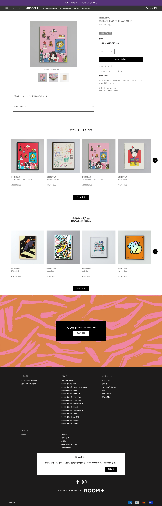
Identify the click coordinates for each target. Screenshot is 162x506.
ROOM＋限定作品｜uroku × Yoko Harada (74, 387)
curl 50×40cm (122, 271)
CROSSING (15, 271)
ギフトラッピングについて (109, 387)
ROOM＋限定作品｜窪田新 (69, 423)
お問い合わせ (65, 438)
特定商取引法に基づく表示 (69, 444)
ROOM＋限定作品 (65, 8)
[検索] (147, 8)
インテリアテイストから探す (30, 380)
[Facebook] (105, 66)
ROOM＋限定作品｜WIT (68, 384)
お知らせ (104, 384)
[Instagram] (84, 482)
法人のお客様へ (106, 397)
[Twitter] (108, 66)
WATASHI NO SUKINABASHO (21, 180)
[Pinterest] (111, 66)
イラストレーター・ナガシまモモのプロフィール (30, 96)
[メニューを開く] (7, 8)
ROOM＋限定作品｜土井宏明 (70, 417)
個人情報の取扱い (66, 448)
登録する (111, 469)
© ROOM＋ (12, 503)
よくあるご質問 (106, 394)
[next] (155, 160)
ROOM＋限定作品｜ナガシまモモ (71, 400)
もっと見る (81, 197)
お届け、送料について (21, 106)
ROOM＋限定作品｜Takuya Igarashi (72, 410)
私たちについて (106, 380)
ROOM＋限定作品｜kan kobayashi (72, 404)
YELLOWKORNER (67, 380)
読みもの (76, 8)
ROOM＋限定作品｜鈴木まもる (70, 394)
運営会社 (64, 434)
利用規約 (64, 441)
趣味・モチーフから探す (28, 384)
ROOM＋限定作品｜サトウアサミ (71, 397)
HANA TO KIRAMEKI (54, 180)
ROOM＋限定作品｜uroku (69, 390)
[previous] (6, 160)
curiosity (85, 271)
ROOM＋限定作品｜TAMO (69, 413)
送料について (106, 390)
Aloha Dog (50, 271)
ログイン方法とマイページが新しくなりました (81, 3)
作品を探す (81, 333)
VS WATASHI (122, 180)
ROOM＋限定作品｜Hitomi (69, 407)
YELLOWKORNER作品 (50, 8)
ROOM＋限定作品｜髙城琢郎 (70, 420)
